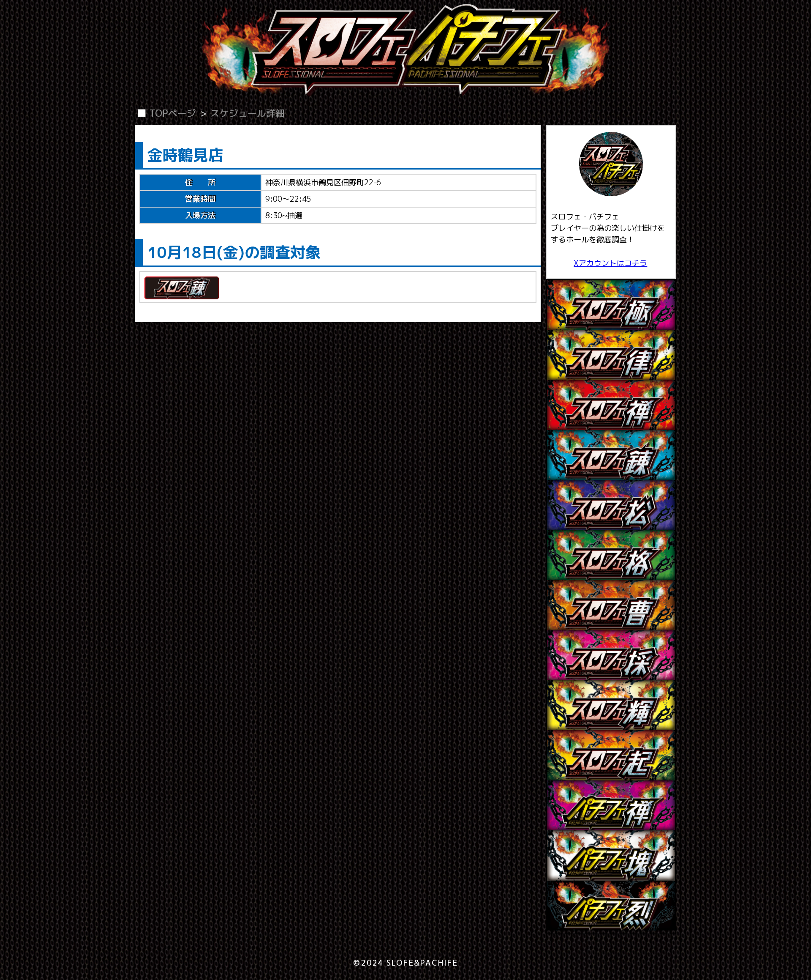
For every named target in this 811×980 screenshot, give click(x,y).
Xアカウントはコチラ (610, 263)
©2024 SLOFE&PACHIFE (405, 963)
